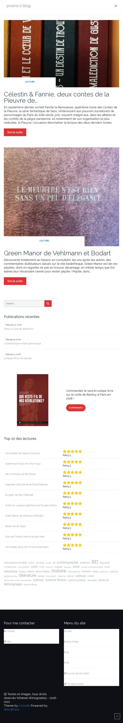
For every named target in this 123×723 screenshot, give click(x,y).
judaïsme (113, 571)
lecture (30, 82)
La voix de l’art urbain (78, 673)
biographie (105, 563)
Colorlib (24, 705)
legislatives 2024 (10, 576)
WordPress (11, 709)
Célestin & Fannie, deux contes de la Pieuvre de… (56, 97)
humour (86, 571)
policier (70, 576)
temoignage (13, 584)
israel (95, 571)
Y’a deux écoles (75, 684)
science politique (77, 580)
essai (76, 566)
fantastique (10, 571)
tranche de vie (30, 584)
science (38, 580)
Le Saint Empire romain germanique (22, 343)
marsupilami (51, 576)
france (31, 571)
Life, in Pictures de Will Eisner (20, 474)
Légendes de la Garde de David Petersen (26, 484)
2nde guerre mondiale (15, 562)
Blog (66, 652)
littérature (27, 575)
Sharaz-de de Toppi (15, 526)
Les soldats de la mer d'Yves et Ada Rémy (27, 547)
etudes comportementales (92, 567)
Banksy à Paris (71, 641)
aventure (85, 562)
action (31, 563)
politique (81, 575)
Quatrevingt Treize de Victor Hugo (23, 463)
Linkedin (10, 631)
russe (90, 575)
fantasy (22, 571)
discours (49, 567)
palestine (62, 576)
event (107, 567)
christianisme (10, 567)
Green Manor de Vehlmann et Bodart (57, 253)
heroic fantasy (43, 571)
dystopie (58, 567)
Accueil (68, 631)
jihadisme (104, 572)
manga (41, 576)
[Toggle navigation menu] (115, 6)
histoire (59, 571)
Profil (66, 662)
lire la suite (15, 132)
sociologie (92, 580)
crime (42, 567)
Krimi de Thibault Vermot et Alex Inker (24, 536)
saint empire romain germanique (17, 580)
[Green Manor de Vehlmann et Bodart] (61, 196)
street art (103, 580)
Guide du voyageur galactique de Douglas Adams (31, 505)
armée (48, 563)
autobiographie (67, 562)
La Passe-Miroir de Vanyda (17, 358)
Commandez (76, 408)
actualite (40, 563)
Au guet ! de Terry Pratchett (19, 495)
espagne (67, 567)
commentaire (23, 567)
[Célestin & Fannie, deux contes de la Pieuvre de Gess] (61, 53)
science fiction (55, 580)
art (54, 562)
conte (34, 566)
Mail (8, 641)
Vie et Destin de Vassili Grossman (22, 453)
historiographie (74, 572)
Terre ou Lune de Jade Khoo (18, 329)
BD (95, 562)
